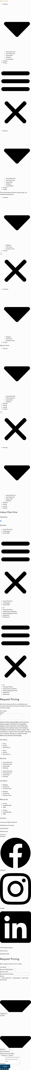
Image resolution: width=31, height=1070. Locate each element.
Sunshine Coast (10, 249)
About (4, 744)
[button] (15, 97)
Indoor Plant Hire (10, 52)
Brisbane (8, 245)
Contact (5, 250)
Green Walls (9, 55)
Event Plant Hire (10, 53)
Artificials (8, 57)
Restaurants (6, 617)
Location (2, 1015)
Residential (6, 615)
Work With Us (6, 747)
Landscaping (9, 59)
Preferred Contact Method (7, 1053)
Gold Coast (9, 247)
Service (2, 976)
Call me (11, 1055)
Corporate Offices (8, 609)
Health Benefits (7, 805)
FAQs (4, 807)
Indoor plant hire (6, 978)
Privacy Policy (4, 951)
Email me (4, 1055)
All (3, 608)
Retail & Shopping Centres (10, 613)
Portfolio (5, 403)
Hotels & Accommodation (10, 611)
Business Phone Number (6, 974)
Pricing (5, 63)
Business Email (4, 972)
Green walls (25, 978)
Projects (5, 61)
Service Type (3, 980)
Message (2, 1064)
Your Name (3, 967)
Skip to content (4, 1)
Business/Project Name (6, 969)
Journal (5, 407)
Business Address (5, 1051)
